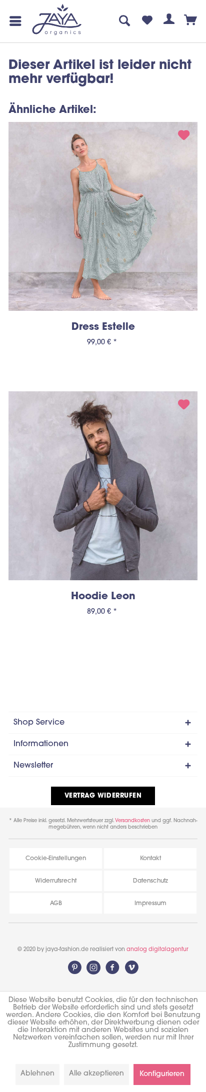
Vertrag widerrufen (103, 796)
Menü (14, 21)
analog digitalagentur (157, 950)
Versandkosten (132, 821)
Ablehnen (37, 1074)
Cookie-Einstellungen (56, 859)
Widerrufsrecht (55, 881)
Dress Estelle (103, 327)
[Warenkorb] (191, 21)
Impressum (150, 904)
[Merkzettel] (147, 21)
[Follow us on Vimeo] (131, 968)
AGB (56, 904)
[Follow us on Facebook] (113, 968)
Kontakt (150, 859)
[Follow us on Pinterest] (75, 968)
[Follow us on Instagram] (93, 968)
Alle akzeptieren (96, 1074)
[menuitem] (14, 21)
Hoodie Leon (103, 597)
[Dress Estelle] (103, 216)
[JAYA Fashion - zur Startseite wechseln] (57, 20)
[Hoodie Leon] (103, 485)
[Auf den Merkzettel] (184, 137)
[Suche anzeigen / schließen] (125, 21)
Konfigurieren (162, 1074)
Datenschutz (150, 881)
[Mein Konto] (169, 21)
